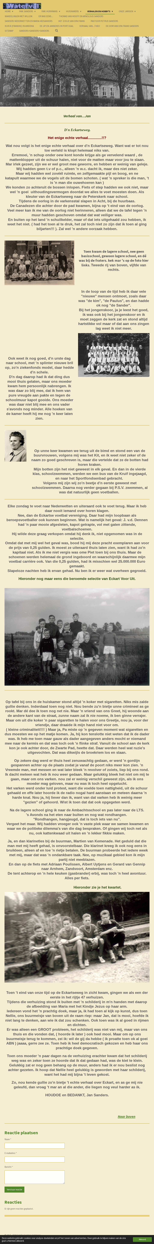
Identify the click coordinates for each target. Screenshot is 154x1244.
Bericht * (9, 1166)
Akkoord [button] (142, 1239)
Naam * (8, 1139)
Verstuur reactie (14, 1189)
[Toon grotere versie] (39, 263)
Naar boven (126, 1116)
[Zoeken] (56, 30)
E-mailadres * (11, 1153)
